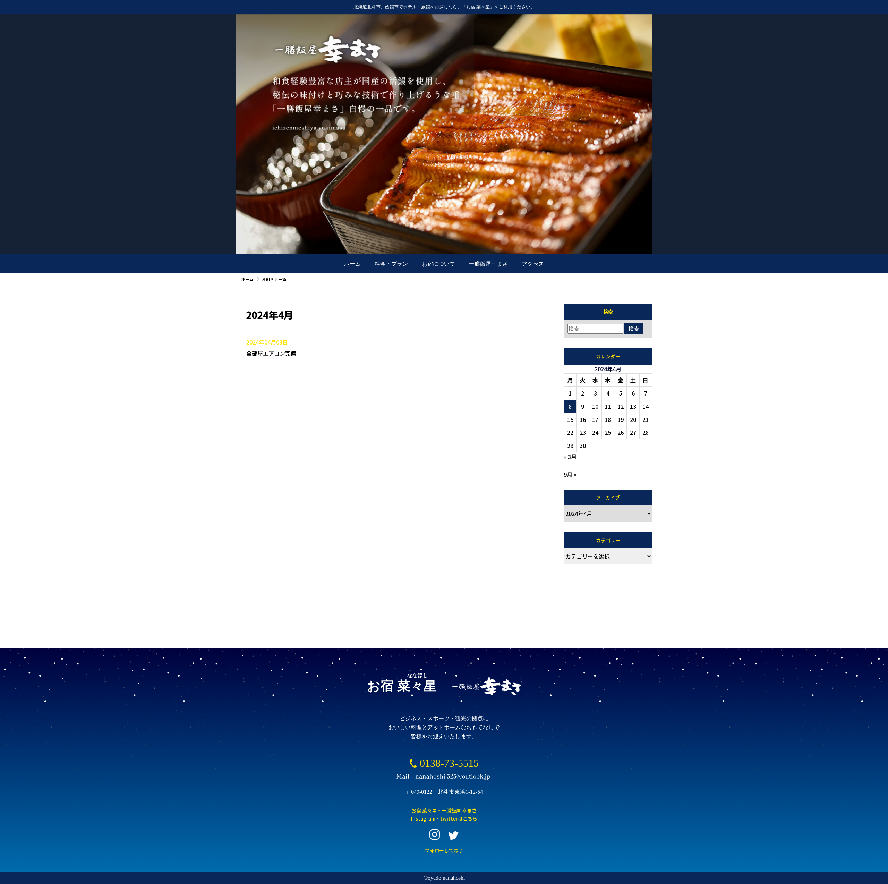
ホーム (352, 264)
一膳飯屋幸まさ (488, 264)
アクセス (533, 264)
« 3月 (570, 456)
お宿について (438, 264)
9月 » (570, 474)
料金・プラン (391, 264)
